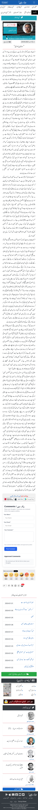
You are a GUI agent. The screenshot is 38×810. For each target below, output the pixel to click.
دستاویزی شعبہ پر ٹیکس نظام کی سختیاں (13, 754)
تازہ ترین (26, 7)
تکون (19, 617)
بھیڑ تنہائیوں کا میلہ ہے (19, 603)
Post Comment (10, 549)
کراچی (33, 694)
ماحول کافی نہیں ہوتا (19, 638)
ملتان (20, 694)
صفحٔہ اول (34, 7)
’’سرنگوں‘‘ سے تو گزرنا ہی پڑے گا (19, 610)
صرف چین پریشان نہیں (19, 624)
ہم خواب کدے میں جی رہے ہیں (19, 645)
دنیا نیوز (15, 801)
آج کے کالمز (11, 7)
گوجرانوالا (19, 690)
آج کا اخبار (19, 7)
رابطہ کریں (31, 798)
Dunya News (22, 801)
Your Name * (7, 514)
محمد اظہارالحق (27, 12)
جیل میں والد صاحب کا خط (16, 779)
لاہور (33, 686)
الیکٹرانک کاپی (6, 42)
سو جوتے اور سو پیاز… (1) (15, 728)
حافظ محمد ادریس (29, 785)
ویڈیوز (11, 801)
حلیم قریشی (20, 716)
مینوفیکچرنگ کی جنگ (19, 667)
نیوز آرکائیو (25, 798)
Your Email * (7, 522)
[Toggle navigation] (34, 2)
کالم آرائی (10, 25)
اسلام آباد (32, 690)
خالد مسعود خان (18, 12)
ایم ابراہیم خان (12, 30)
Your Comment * (8, 530)
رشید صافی (31, 772)
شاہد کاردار (31, 759)
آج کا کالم (17, 17)
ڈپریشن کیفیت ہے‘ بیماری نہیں (19, 660)
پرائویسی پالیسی (13, 798)
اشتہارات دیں (6, 798)
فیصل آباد (19, 686)
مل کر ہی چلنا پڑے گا (19, 631)
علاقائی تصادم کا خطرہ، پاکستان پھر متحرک (14, 766)
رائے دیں (19, 798)
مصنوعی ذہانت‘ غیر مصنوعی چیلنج (19, 653)
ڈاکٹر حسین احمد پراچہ (29, 747)
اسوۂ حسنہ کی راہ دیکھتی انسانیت (15, 741)
